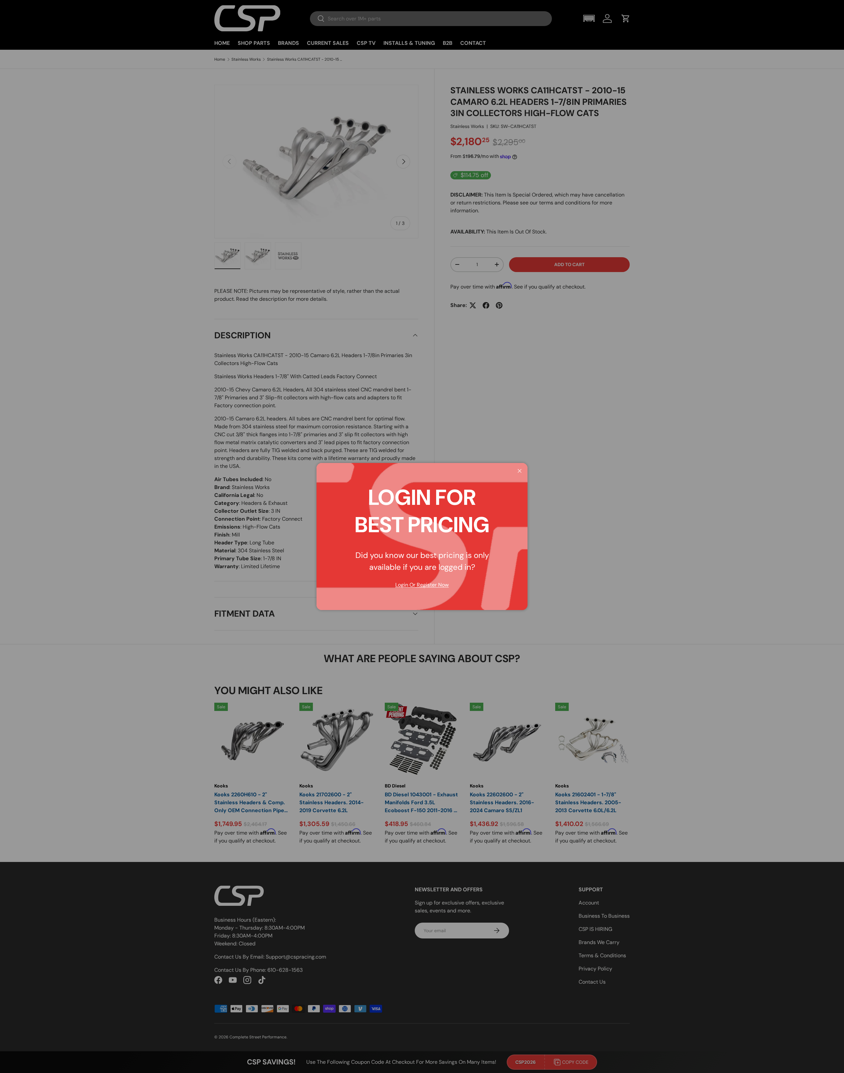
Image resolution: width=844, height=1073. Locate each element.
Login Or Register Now (422, 584)
